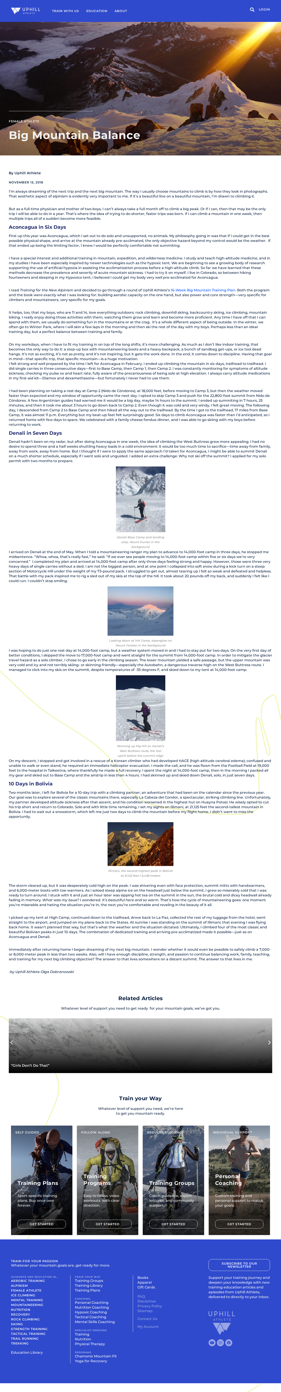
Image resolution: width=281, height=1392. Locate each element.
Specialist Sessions (91, 1330)
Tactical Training (28, 1334)
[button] (11, 1042)
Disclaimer (146, 1301)
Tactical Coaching (90, 1317)
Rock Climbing (25, 1319)
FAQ (141, 1296)
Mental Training (27, 1300)
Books (142, 1278)
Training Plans (87, 1290)
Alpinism (19, 1286)
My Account (148, 1327)
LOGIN (264, 9)
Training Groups (89, 1281)
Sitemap (145, 1311)
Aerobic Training (28, 1281)
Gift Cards (146, 1287)
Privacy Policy (149, 1306)
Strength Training (29, 1329)
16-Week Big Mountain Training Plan (203, 290)
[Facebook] (228, 1342)
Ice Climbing (23, 1295)
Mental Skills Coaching (95, 1322)
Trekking (20, 1343)
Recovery (20, 1314)
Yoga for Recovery (91, 1361)
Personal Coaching (91, 1302)
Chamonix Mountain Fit (96, 1356)
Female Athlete (24, 121)
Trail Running (25, 1339)
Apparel (144, 1282)
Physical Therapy (90, 1344)
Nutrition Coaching (92, 1307)
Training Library (89, 1285)
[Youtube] (212, 1342)
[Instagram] (220, 1342)
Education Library (27, 1352)
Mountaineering (27, 1305)
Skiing (17, 1324)
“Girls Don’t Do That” (30, 1065)
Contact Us (147, 1319)
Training (82, 1334)
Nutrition (20, 1310)
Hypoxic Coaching (91, 1312)
